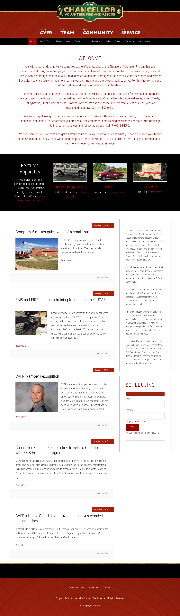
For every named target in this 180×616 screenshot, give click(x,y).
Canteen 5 (150, 186)
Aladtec (136, 432)
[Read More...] (119, 192)
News (106, 277)
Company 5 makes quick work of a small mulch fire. (57, 231)
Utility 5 (110, 187)
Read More (66, 260)
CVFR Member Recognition (37, 376)
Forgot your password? (136, 421)
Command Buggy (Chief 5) (70, 187)
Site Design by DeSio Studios (90, 606)
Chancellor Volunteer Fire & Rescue (89, 598)
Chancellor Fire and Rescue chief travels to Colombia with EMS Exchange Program (58, 450)
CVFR (90, 12)
